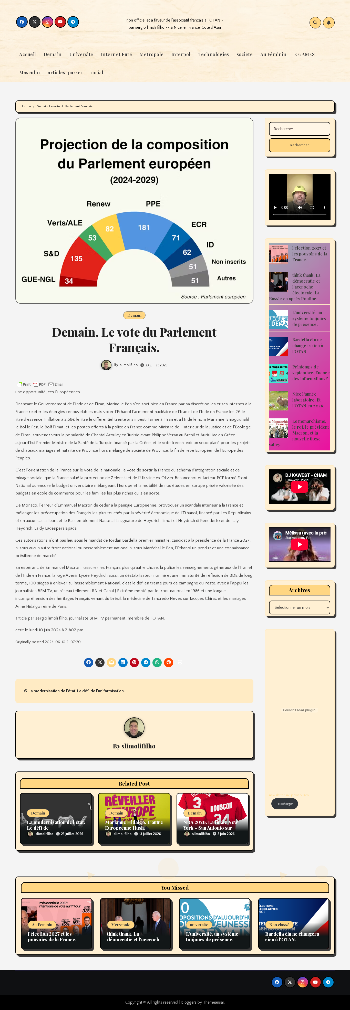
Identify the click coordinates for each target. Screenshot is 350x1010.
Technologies (213, 54)
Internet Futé (116, 54)
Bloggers (189, 1002)
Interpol (181, 54)
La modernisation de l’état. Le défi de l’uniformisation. (76, 691)
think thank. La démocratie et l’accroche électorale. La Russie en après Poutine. (295, 286)
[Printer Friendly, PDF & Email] (40, 384)
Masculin (29, 72)
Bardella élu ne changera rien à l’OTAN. (307, 345)
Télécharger (284, 804)
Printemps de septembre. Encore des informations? (311, 372)
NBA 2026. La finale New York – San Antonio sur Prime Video (210, 827)
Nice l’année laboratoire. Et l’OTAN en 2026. (308, 399)
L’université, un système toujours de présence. (309, 318)
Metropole (152, 54)
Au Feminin (42, 924)
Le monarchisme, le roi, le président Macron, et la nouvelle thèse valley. (299, 432)
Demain (53, 54)
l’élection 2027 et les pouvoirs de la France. (309, 253)
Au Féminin (273, 54)
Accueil (27, 54)
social (97, 72)
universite (199, 924)
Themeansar (213, 1002)
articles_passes (65, 72)
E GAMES (304, 54)
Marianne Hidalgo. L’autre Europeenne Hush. (134, 825)
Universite (81, 54)
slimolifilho (129, 365)
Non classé (279, 924)
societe (245, 54)
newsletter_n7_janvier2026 (289, 795)
